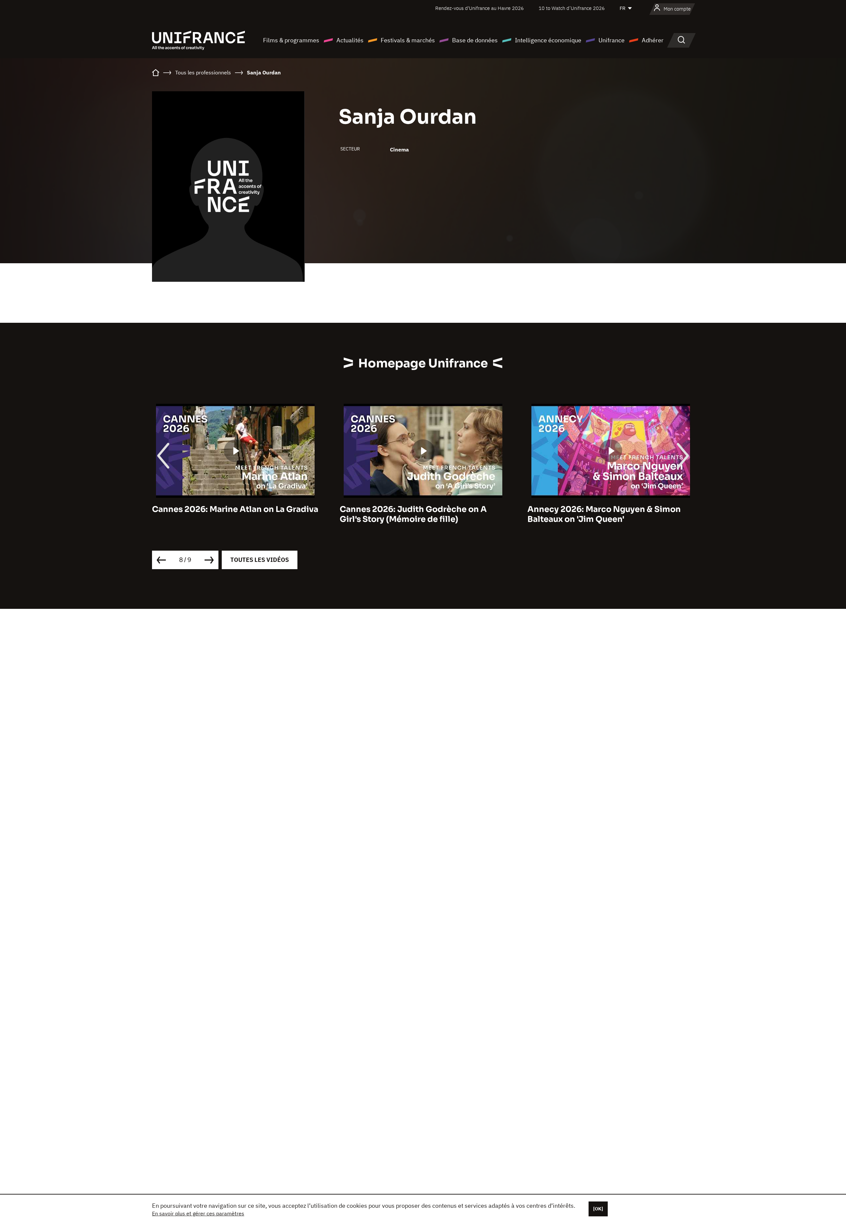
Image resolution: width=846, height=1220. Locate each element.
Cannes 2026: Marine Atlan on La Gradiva (235, 509)
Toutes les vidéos (259, 560)
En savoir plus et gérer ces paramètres (198, 1213)
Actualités (350, 40)
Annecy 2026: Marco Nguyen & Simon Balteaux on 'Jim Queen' (604, 514)
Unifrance (611, 40)
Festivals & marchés (408, 40)
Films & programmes (291, 40)
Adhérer (653, 40)
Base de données (475, 40)
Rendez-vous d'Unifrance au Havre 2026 (479, 8)
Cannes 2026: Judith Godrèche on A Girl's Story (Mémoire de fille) (413, 514)
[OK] (598, 1209)
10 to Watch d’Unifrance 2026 (572, 8)
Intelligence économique (548, 40)
